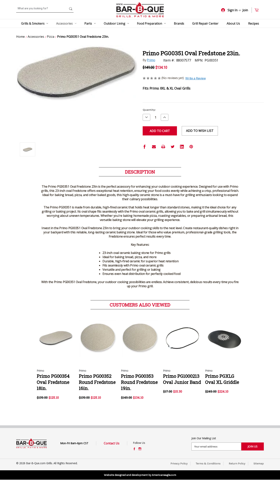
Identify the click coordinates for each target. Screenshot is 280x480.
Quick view (55, 335)
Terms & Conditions (208, 463)
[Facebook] (144, 147)
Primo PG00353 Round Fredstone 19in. (139, 382)
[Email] (154, 147)
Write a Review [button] (195, 78)
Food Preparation (149, 23)
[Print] (163, 147)
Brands (179, 23)
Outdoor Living (114, 23)
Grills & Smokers (33, 23)
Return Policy (237, 463)
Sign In (233, 10)
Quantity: (149, 109)
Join (245, 10)
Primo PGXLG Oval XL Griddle (222, 379)
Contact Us (111, 443)
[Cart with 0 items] (258, 10)
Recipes (253, 23)
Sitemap (259, 463)
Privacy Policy (179, 463)
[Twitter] (172, 147)
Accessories (64, 23)
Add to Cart (56, 341)
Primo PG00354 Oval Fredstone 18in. (53, 382)
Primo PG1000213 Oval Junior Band (182, 379)
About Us (233, 23)
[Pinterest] (191, 147)
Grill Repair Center (205, 23)
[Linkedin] (182, 147)
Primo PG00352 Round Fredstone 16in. (97, 382)
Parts (88, 23)
